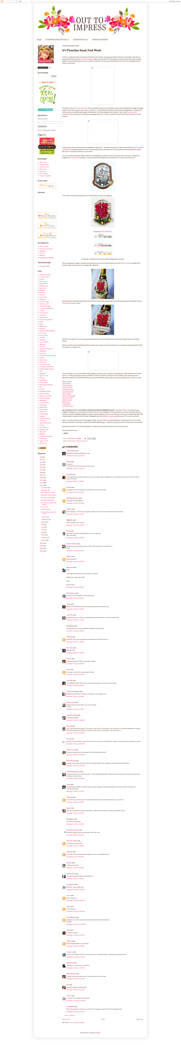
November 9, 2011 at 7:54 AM (75, 653)
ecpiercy (69, 941)
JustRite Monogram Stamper (47, 355)
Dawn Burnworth (67, 392)
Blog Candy (42, 288)
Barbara (68, 862)
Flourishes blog (111, 416)
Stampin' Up (42, 411)
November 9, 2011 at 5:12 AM (75, 514)
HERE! (105, 420)
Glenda (68, 487)
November (44, 490)
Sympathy (42, 416)
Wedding (42, 434)
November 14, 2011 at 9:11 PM (75, 1011)
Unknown (69, 797)
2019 (41, 465)
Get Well (42, 337)
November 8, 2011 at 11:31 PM (75, 455)
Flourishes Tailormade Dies (47, 330)
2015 (41, 475)
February (44, 537)
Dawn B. (68, 509)
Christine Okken (67, 385)
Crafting (41, 310)
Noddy (68, 461)
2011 (41, 485)
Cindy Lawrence (67, 387)
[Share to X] (92, 439)
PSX (40, 371)
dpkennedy (69, 963)
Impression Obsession (46, 248)
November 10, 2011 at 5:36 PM (75, 935)
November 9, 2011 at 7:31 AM (75, 620)
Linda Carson (70, 750)
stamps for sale (43, 441)
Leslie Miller (70, 1006)
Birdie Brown (43, 283)
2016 (41, 472)
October (44, 517)
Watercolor (42, 432)
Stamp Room (43, 405)
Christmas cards (44, 304)
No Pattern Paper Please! (48, 495)
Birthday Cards (43, 286)
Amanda (69, 726)
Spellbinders (43, 400)
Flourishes (78, 441)
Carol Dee (69, 615)
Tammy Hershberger (68, 396)
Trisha (68, 604)
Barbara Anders (67, 381)
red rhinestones (67, 303)
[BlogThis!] (90, 439)
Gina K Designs (43, 246)
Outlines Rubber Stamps (46, 369)
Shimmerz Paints (44, 393)
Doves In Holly (125, 263)
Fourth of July (43, 335)
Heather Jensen (67, 400)
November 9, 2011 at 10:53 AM (75, 744)
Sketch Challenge (44, 398)
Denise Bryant (70, 917)
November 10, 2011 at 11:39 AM (75, 924)
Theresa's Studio (71, 841)
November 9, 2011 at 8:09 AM (75, 663)
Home (39, 39)
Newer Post (66, 1019)
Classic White (75, 157)
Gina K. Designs (44, 342)
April (42, 532)
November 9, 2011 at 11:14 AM (75, 765)
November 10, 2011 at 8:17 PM (75, 989)
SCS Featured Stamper (46, 384)
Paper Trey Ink (43, 375)
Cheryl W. (69, 680)
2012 (41, 483)
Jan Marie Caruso (67, 406)
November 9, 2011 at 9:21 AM (75, 709)
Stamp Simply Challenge (46, 257)
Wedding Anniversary (45, 436)
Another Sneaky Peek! (47, 500)
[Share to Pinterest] (95, 439)
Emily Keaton (70, 873)
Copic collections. (106, 231)
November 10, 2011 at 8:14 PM (75, 979)
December (44, 487)
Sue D (68, 669)
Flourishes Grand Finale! (48, 497)
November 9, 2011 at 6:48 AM (75, 587)
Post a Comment (69, 1015)
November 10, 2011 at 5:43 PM (75, 946)
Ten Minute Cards (44, 418)
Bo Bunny (42, 292)
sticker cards (43, 443)
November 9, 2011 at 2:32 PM (75, 813)
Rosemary (69, 648)
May (42, 529)
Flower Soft (42, 333)
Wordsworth (43, 438)
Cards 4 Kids (43, 297)
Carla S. (68, 658)
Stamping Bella (43, 414)
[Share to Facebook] (93, 439)
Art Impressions (44, 277)
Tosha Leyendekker (45, 176)
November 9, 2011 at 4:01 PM (75, 835)
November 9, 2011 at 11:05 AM (75, 755)
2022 (41, 457)
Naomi (68, 808)
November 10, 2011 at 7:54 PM (75, 968)
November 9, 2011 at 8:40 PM (75, 867)
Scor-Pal (41, 253)
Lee (67, 984)
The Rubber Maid (44, 266)
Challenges (42, 299)
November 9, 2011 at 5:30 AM (75, 525)
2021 (41, 459)
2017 (41, 470)
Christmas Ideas (71, 441)
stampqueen (70, 884)
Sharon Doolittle (67, 398)
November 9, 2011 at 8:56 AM (75, 696)
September (44, 519)
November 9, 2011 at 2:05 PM (75, 802)
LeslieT (68, 995)
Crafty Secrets (43, 313)
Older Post (139, 1019)
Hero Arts (42, 346)
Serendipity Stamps (45, 391)
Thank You (42, 420)
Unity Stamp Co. (44, 427)
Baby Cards (42, 281)
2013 (41, 480)
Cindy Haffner (66, 404)
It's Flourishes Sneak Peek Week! (48, 503)
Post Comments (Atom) (77, 1022)
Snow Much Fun (45, 509)
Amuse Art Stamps (45, 274)
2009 (41, 546)
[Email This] (88, 439)
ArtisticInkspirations (73, 771)
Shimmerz (42, 255)
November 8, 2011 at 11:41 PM (75, 468)
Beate (68, 531)
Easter (41, 322)
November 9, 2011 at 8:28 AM (75, 685)
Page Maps (42, 251)
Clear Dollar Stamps (45, 306)
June (42, 527)
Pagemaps (42, 373)
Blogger (98, 1032)
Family (41, 324)
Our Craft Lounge (44, 364)
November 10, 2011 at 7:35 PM (75, 957)
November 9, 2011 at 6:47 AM (75, 561)
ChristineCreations (72, 830)
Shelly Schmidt (71, 974)
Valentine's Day (43, 429)
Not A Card (84, 441)
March (43, 535)
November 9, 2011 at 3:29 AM (75, 492)
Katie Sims (42, 171)
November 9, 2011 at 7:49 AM (75, 642)
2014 (41, 477)
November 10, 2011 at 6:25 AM (75, 911)
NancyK (68, 556)
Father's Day (43, 326)
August (43, 522)
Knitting (41, 357)
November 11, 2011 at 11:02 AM (75, 1000)
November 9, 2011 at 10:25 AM (75, 733)
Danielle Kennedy (67, 390)
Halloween (42, 344)
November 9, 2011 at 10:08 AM (75, 720)
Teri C (68, 895)
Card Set (42, 295)
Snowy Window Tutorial (48, 492)
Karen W (69, 474)
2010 (41, 543)
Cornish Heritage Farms (46, 308)
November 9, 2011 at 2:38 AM (75, 481)
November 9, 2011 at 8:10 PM (75, 857)
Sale (40, 387)
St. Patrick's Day (44, 402)
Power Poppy (43, 382)
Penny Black (43, 380)
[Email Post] (85, 438)
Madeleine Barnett (72, 498)
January (43, 540)
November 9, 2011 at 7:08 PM (75, 846)
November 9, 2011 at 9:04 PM (75, 878)
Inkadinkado (43, 351)
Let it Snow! (44, 507)
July (42, 524)
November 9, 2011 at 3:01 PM (75, 824)
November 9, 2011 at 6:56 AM (75, 598)
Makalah (69, 637)
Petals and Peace (82, 108)
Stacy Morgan (66, 394)
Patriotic (41, 378)
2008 (41, 548)
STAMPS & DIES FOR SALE (57, 39)
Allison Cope (43, 162)
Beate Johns (66, 402)
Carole (68, 739)
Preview (40, 130)
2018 (41, 467)
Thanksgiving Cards (45, 423)
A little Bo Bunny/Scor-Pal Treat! (48, 512)
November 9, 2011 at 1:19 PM (75, 791)
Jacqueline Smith (71, 715)
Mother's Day (43, 360)
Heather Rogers (71, 543)
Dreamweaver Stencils (46, 319)
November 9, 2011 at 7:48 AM (75, 631)
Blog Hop (42, 290)
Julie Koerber (66, 383)
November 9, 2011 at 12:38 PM (75, 778)
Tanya (68, 784)
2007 (41, 551)
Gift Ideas (42, 340)
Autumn (41, 279)
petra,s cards (70, 702)
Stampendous (43, 409)
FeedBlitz (53, 130)
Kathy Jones (43, 169)
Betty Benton (70, 593)
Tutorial (41, 425)
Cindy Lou (69, 952)
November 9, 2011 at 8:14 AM (75, 674)
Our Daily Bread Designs (46, 366)
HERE (124, 410)
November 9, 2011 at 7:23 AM (75, 609)
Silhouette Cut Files (45, 396)
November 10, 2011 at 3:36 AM (75, 889)
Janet (68, 930)
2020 (41, 462)
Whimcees (69, 567)
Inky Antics (42, 353)
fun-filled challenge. (86, 59)
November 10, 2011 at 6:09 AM (75, 900)
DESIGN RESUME (100, 39)
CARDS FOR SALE (80, 39)
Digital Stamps (43, 317)
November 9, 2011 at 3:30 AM (75, 503)
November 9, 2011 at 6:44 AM (75, 550)
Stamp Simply (43, 407)
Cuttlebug (42, 315)
